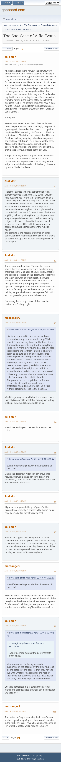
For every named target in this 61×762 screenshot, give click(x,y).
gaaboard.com (13, 10)
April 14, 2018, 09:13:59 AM (15, 421)
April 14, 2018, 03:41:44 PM (15, 625)
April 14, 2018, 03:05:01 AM (15, 322)
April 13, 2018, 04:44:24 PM (15, 260)
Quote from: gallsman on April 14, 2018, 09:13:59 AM (31, 459)
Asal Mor (10, 181)
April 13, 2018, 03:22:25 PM (15, 61)
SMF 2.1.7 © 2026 (23, 759)
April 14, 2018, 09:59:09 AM (15, 531)
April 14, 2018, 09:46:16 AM (15, 501)
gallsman (10, 56)
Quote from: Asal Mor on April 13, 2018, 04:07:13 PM (31, 329)
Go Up (5, 737)
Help (18, 755)
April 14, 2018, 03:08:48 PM (15, 571)
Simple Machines (37, 759)
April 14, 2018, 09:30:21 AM (15, 452)
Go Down (7, 48)
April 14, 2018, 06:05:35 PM (15, 711)
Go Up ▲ (41, 755)
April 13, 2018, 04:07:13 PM (15, 186)
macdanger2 (12, 317)
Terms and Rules (28, 755)
